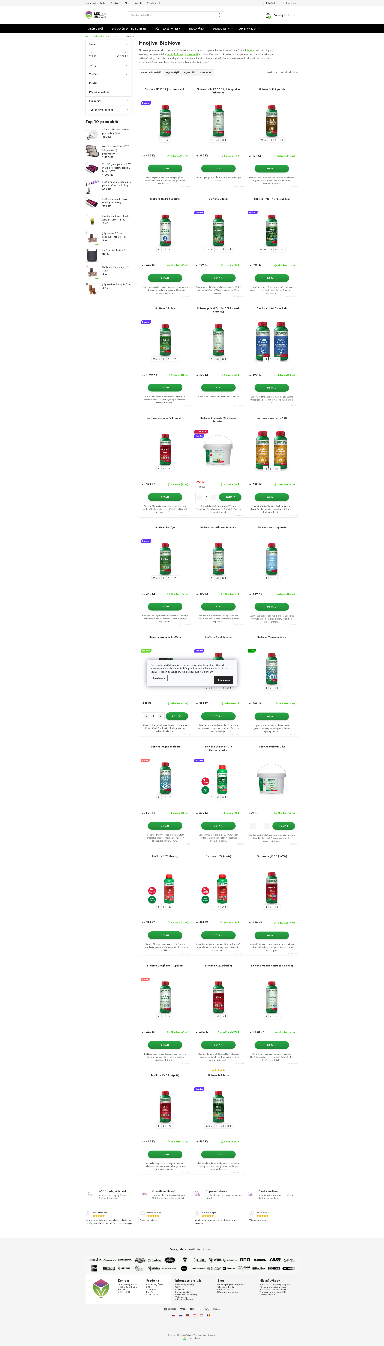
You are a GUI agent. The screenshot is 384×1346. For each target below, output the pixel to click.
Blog (127, 3)
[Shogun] (101, 1268)
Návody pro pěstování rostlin (230, 1284)
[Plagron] (252, 1260)
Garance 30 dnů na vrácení (273, 1289)
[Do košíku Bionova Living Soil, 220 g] (177, 716)
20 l (224, 139)
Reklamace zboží (183, 1292)
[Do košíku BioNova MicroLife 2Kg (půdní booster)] (230, 497)
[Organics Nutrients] (146, 1268)
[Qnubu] (131, 1268)
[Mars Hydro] (176, 1268)
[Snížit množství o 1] (199, 497)
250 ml (263, 140)
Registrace (291, 3)
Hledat (220, 15)
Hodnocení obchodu (95, 3)
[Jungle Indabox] (191, 1268)
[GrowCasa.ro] (208, 1315)
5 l (168, 139)
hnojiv (250, 50)
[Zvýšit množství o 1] (213, 497)
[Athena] (102, 1260)
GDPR (178, 1287)
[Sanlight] (116, 1268)
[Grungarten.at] (194, 1315)
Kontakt (138, 3)
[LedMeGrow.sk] (180, 1315)
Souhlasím (224, 680)
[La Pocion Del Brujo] (207, 1260)
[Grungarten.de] (187, 1315)
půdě (170, 54)
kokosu (178, 54)
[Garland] (147, 1260)
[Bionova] (117, 1260)
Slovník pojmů (153, 3)
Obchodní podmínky (184, 1284)
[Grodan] (236, 1268)
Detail (165, 168)
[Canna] (251, 1268)
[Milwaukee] (222, 1260)
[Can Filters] (132, 1260)
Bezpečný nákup (267, 1294)
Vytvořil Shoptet (194, 1338)
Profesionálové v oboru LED (273, 1292)
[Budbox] (266, 1268)
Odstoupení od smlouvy (186, 1294)
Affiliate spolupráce (184, 1299)
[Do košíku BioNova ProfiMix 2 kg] (283, 826)
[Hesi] (177, 1260)
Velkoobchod (181, 1297)
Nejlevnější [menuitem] (172, 72)
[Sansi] (282, 1260)
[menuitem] (97, 28)
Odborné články (224, 1289)
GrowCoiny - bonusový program (275, 1284)
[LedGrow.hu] (201, 1315)
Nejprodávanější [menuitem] (151, 72)
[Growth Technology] (162, 1260)
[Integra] (192, 1260)
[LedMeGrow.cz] (173, 1315)
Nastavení (159, 678)
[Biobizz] (281, 1268)
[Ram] (267, 1260)
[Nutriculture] (161, 1268)
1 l (162, 139)
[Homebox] (206, 1268)
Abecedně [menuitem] (206, 72)
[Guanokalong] (221, 1268)
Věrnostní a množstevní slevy (273, 1287)
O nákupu (115, 3)
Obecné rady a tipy (226, 1287)
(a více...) (209, 1249)
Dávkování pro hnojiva (227, 1292)
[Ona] (237, 1260)
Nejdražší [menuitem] (189, 72)
